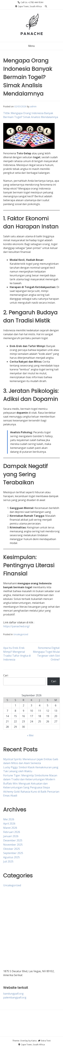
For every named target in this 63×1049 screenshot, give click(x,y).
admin (33, 106)
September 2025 (13, 853)
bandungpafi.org (13, 993)
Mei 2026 (8, 819)
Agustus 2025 (11, 857)
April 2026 (9, 823)
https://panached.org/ (16, 626)
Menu (31, 46)
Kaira (34, 1040)
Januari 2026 (10, 836)
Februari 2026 (11, 832)
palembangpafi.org (14, 997)
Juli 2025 (8, 861)
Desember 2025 (12, 840)
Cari (5, 675)
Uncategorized (20, 634)
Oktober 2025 (11, 849)
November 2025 (13, 844)
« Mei (30, 735)
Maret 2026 (10, 828)
